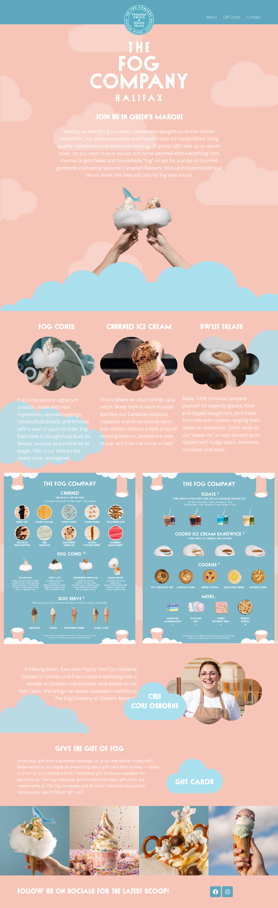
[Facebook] (215, 891)
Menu (211, 17)
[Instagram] (227, 891)
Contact (254, 17)
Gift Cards (231, 17)
